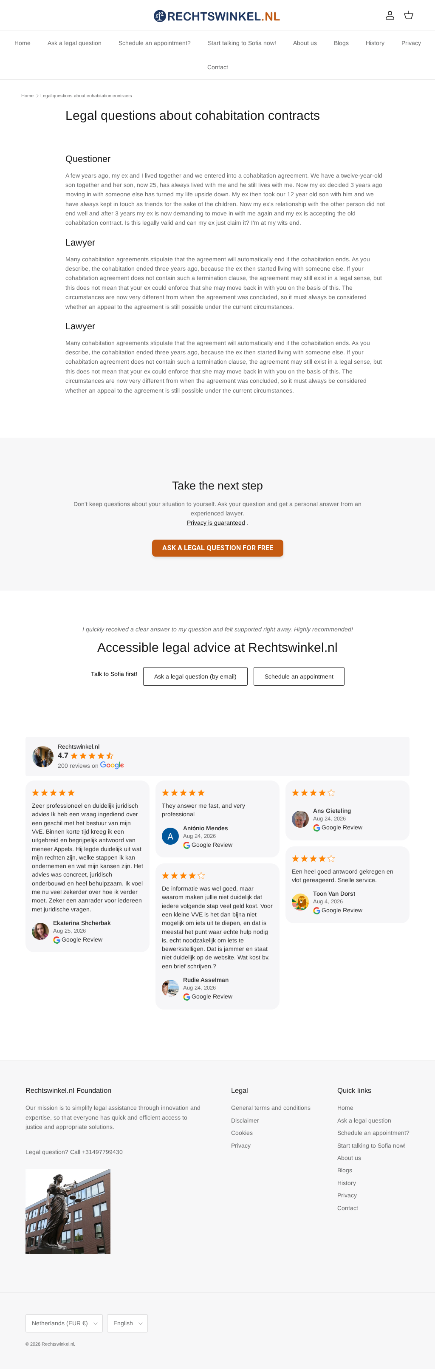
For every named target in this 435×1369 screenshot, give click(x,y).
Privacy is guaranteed (216, 522)
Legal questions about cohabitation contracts (86, 95)
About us (305, 43)
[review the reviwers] (56, 939)
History (375, 43)
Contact (217, 67)
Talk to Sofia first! (114, 673)
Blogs (341, 43)
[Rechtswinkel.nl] (217, 15)
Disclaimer (245, 1120)
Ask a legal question (75, 43)
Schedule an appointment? (155, 43)
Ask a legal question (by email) (195, 676)
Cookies (242, 1132)
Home (22, 43)
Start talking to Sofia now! (242, 43)
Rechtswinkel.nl (58, 1343)
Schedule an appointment (299, 676)
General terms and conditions (271, 1107)
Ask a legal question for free (217, 548)
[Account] (388, 15)
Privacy (411, 43)
